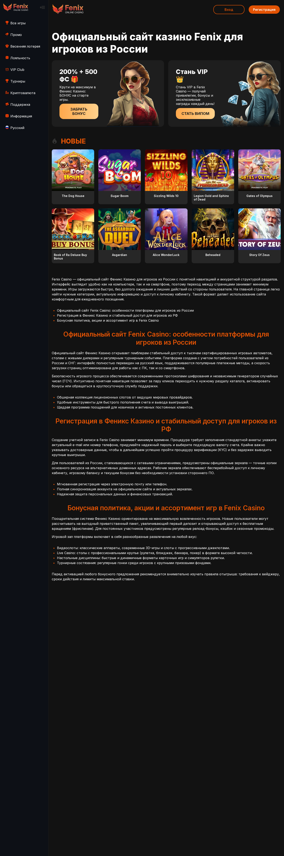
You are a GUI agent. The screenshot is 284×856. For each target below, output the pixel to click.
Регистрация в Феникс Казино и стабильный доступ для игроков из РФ (117, 315)
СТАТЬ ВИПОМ (195, 113)
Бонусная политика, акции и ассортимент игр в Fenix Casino (108, 320)
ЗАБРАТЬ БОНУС (78, 111)
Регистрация (264, 9)
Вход (229, 9)
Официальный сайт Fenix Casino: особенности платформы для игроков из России (125, 310)
